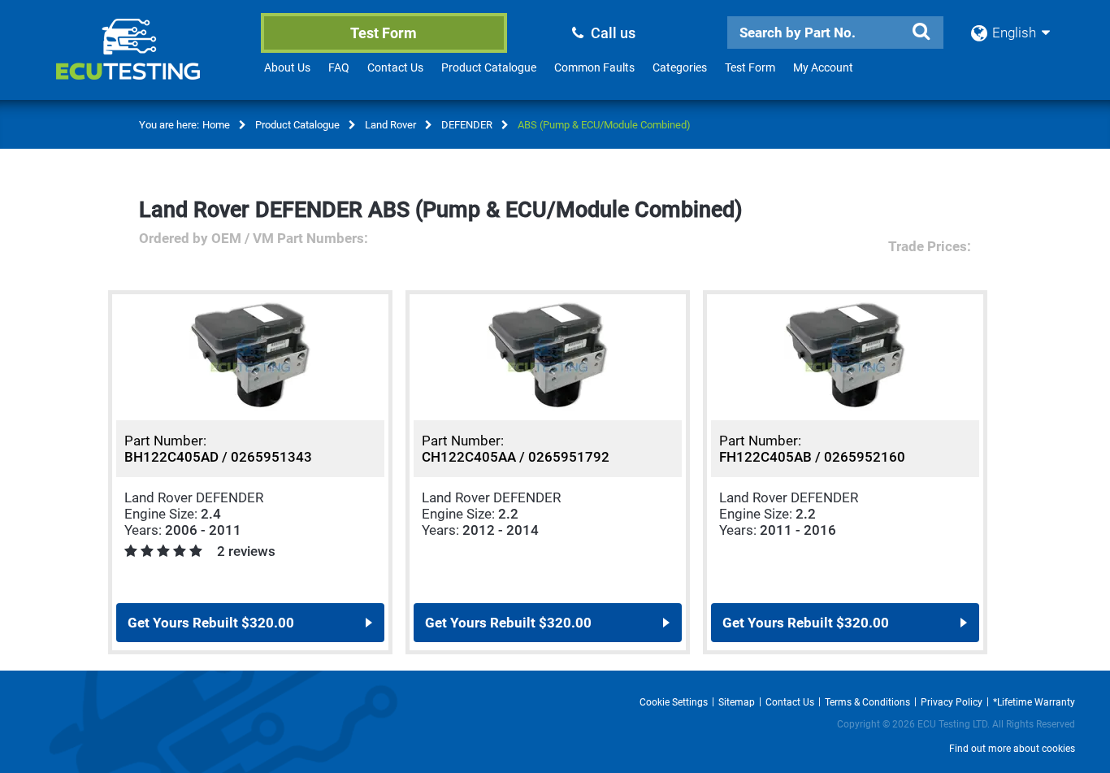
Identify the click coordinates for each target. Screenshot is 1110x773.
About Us (287, 67)
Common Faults (594, 67)
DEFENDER (466, 125)
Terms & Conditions (867, 702)
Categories (680, 67)
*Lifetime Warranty (1034, 702)
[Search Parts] (920, 31)
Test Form (383, 32)
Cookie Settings (674, 702)
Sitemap (736, 702)
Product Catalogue (488, 67)
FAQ (338, 67)
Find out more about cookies (1012, 748)
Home (216, 125)
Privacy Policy (951, 702)
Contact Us (395, 67)
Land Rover (390, 125)
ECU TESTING (149, 61)
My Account (823, 67)
